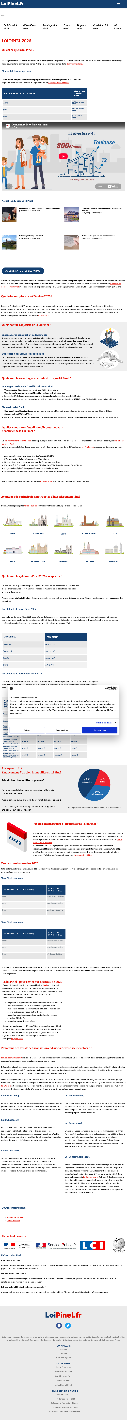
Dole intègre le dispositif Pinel (31, 236)
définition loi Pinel (74, 64)
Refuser (27, 730)
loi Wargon (6, 1086)
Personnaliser (62, 730)
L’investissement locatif (11, 1058)
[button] (119, 3)
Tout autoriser (100, 730)
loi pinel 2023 (17, 1039)
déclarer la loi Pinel (84, 855)
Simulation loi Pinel (15, 1217)
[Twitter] (68, 1326)
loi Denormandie (90, 1177)
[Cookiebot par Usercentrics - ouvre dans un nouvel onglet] (106, 688)
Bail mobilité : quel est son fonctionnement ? (99, 236)
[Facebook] (59, 1326)
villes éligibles (30, 506)
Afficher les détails (104, 723)
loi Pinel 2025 (88, 447)
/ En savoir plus (34, 211)
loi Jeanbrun (43, 315)
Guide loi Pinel (13, 1221)
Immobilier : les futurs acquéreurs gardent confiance (39, 208)
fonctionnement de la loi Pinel (18, 441)
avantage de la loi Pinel (58, 83)
